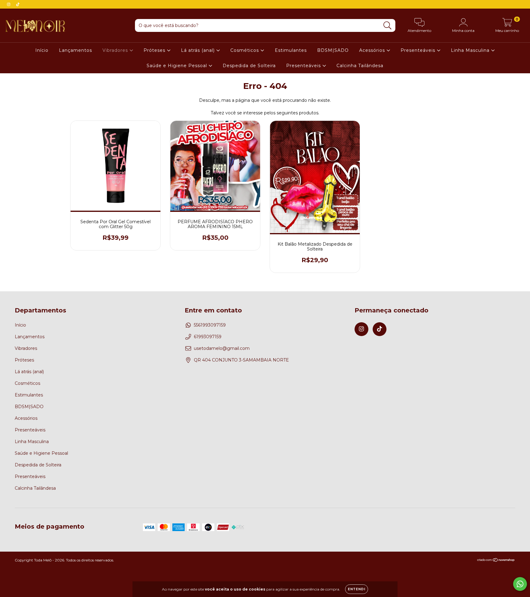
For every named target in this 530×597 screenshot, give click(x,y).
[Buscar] (387, 25)
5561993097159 (210, 325)
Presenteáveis (419, 50)
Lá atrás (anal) (198, 50)
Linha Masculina (471, 50)
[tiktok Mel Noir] (18, 4)
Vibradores (115, 50)
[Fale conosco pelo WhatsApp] (520, 584)
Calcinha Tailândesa (359, 65)
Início (41, 50)
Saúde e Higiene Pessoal (178, 65)
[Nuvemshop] (496, 560)
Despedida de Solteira (249, 65)
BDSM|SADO (333, 50)
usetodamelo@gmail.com (222, 348)
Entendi (356, 589)
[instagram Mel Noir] (9, 4)
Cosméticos (245, 50)
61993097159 (207, 336)
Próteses (155, 50)
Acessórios (372, 50)
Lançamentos (75, 50)
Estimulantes (291, 50)
